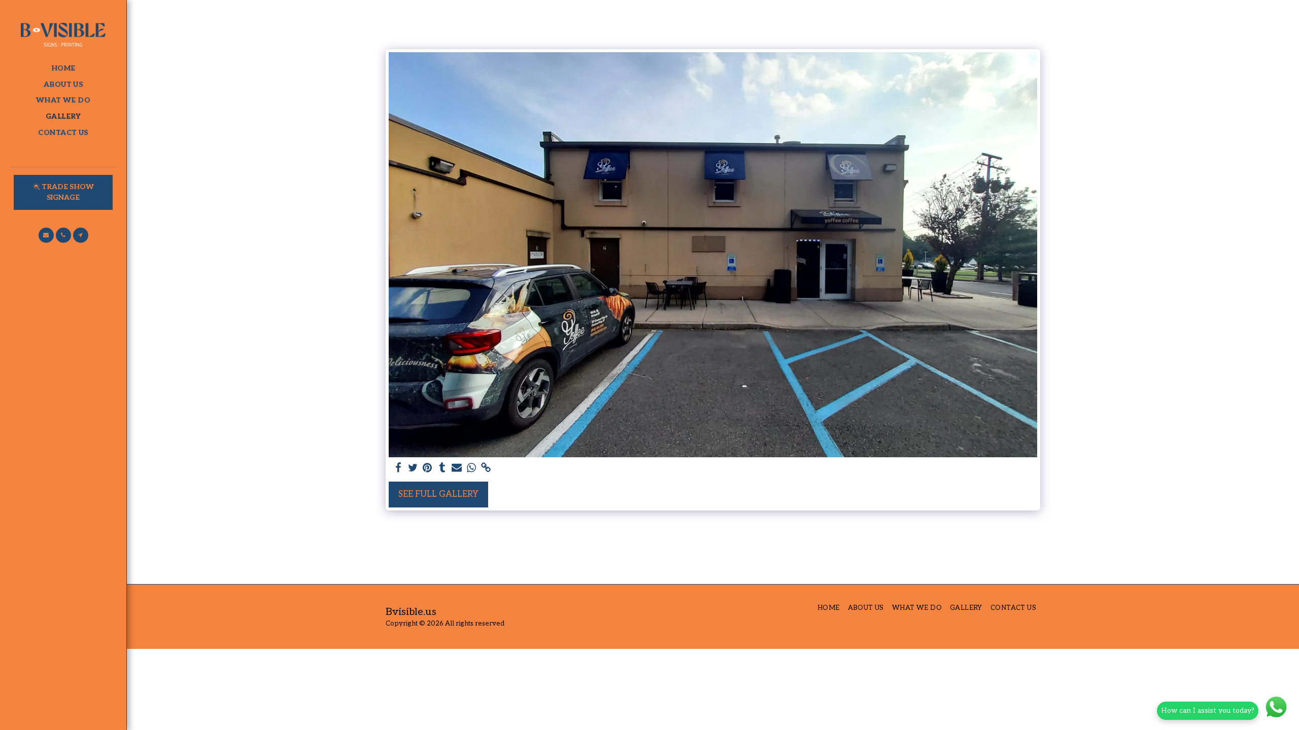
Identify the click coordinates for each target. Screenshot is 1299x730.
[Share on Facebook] (398, 468)
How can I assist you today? (1207, 710)
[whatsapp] (471, 468)
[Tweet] (412, 468)
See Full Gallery (438, 494)
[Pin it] (427, 468)
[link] (486, 468)
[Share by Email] (457, 468)
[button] (46, 235)
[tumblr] (442, 468)
